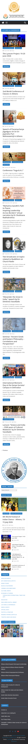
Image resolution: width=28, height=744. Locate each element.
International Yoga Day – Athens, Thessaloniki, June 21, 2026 (18, 546)
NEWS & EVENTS (18, 48)
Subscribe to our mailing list (8, 713)
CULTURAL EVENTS (6, 590)
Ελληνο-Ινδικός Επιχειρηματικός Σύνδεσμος (12, 672)
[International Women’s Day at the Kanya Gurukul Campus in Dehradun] (14, 370)
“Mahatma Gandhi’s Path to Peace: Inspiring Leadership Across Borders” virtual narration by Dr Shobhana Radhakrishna (14, 212)
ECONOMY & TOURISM (7, 593)
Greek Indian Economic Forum (9, 698)
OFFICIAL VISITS (5, 609)
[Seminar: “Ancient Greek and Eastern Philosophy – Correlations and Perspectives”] (14, 324)
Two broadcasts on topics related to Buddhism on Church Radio (13, 259)
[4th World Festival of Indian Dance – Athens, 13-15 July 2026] (14, 504)
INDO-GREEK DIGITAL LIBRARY (9, 602)
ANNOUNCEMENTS (6, 162)
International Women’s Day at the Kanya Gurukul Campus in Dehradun (13, 385)
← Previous (4, 450)
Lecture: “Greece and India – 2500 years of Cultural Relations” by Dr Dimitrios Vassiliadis (14, 428)
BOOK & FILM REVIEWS (7, 586)
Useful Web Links (5, 716)
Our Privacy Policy (5, 719)
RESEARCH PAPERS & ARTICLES (9, 614)
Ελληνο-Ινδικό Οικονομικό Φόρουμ (10, 675)
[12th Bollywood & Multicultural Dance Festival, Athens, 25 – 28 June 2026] (6, 557)
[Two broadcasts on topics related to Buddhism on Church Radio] (14, 244)
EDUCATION (4, 599)
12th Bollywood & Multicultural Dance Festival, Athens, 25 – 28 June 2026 (18, 556)
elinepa (12, 50)
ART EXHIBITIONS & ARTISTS (8, 581)
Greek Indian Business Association (10, 695)
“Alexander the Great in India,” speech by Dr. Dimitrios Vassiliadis (13, 299)
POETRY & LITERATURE (7, 612)
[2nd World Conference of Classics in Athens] (14, 78)
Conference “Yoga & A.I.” (13, 170)
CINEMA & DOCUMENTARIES (8, 588)
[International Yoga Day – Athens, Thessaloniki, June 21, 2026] (6, 547)
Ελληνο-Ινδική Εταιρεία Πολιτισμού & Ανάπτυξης (13, 664)
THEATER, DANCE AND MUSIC (16, 513)
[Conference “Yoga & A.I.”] (14, 156)
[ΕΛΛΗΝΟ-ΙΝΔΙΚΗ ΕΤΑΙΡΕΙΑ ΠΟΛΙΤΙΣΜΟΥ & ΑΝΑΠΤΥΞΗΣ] (3, 22)
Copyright (3, 722)
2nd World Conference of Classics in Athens (13, 92)
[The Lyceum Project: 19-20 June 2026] (14, 40)
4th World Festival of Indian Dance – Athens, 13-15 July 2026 (14, 519)
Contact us (4, 710)
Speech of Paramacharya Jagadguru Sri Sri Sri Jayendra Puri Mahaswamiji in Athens (13, 132)
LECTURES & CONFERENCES (8, 48)
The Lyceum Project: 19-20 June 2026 (14, 54)
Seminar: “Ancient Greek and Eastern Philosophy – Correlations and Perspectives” (13, 340)
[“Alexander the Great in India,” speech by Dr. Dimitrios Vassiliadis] (14, 284)
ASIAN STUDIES (5, 583)
